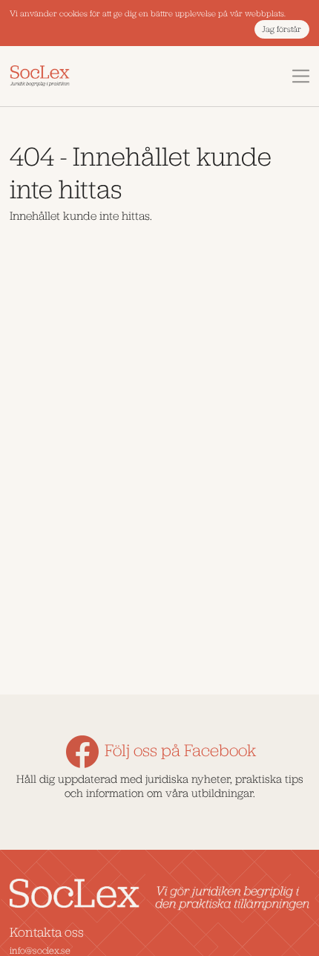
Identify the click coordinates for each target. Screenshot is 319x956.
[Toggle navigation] (301, 76)
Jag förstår (281, 29)
